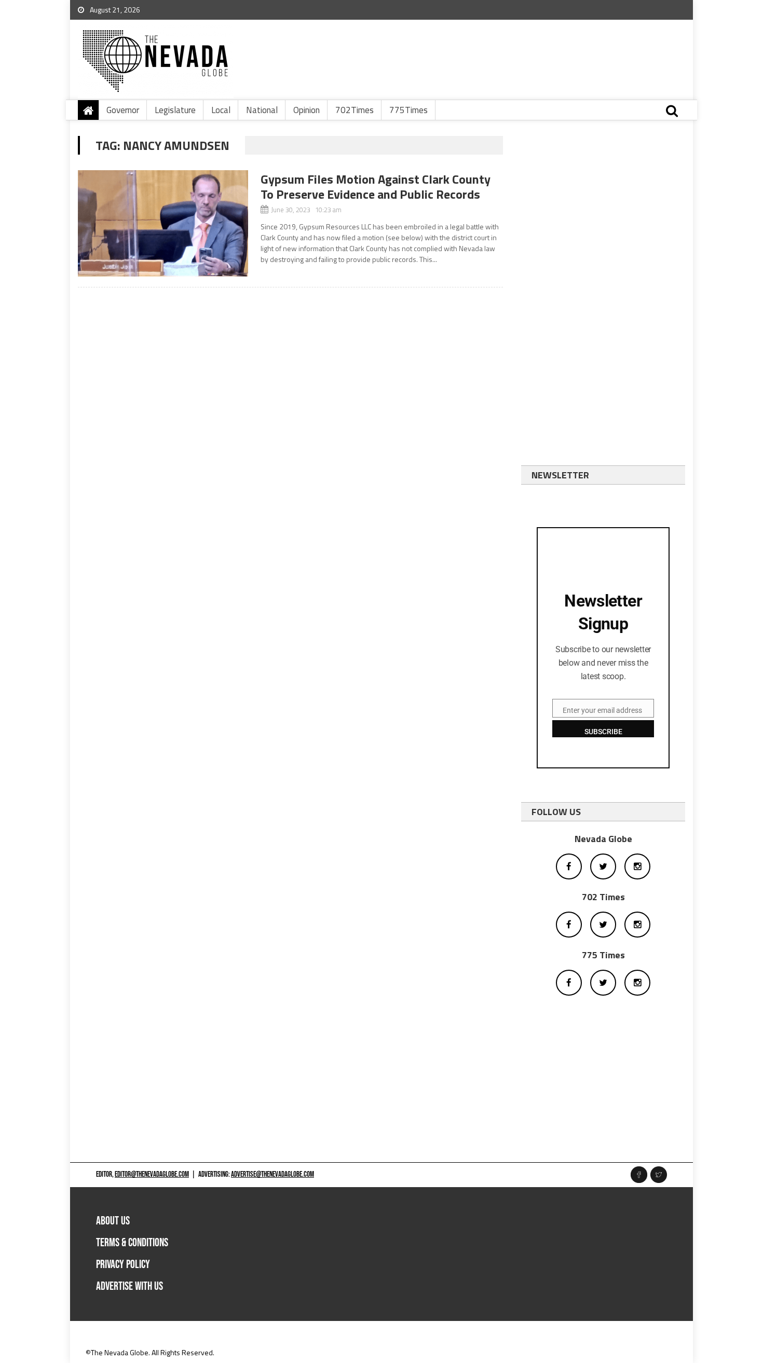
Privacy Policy (123, 1265)
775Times (408, 110)
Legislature (175, 110)
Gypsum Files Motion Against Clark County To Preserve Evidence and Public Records (376, 186)
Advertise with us (129, 1286)
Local (220, 110)
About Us (113, 1221)
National (262, 110)
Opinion (306, 110)
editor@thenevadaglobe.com (152, 1174)
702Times (354, 110)
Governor (122, 110)
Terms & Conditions (132, 1243)
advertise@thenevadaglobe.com (272, 1174)
